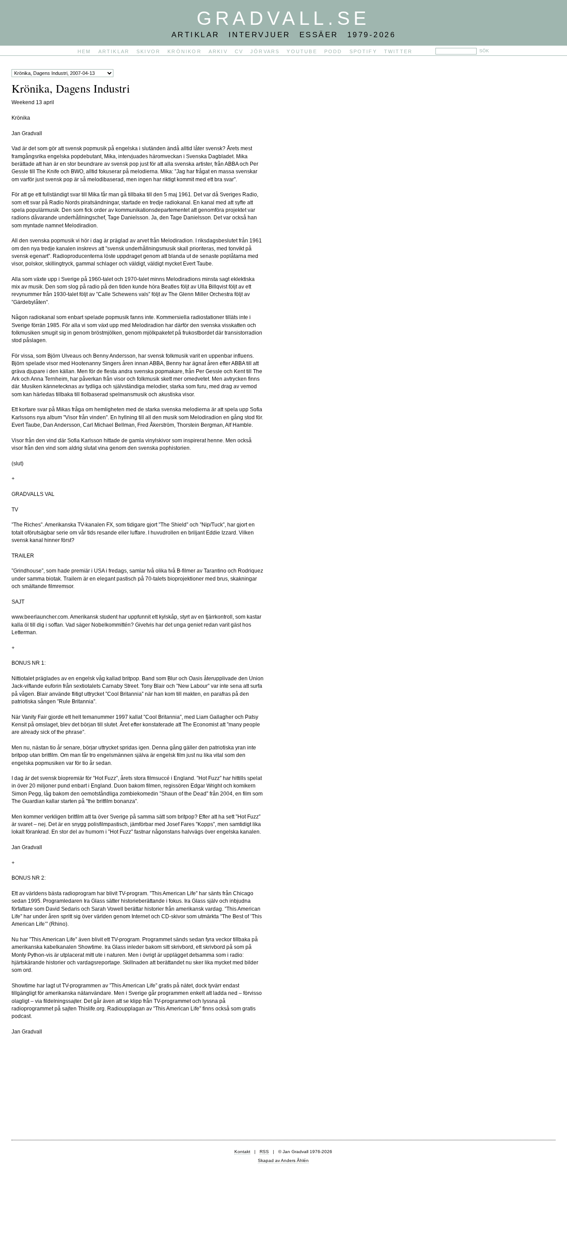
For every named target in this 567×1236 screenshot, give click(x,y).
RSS (264, 1151)
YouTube (302, 51)
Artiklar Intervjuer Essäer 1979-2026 (283, 34)
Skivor (148, 51)
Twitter (398, 51)
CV (239, 51)
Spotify (363, 51)
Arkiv (218, 51)
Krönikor (184, 51)
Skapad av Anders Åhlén (283, 1160)
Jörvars (265, 51)
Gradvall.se (283, 18)
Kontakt (242, 1151)
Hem (84, 51)
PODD (333, 51)
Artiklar (114, 51)
